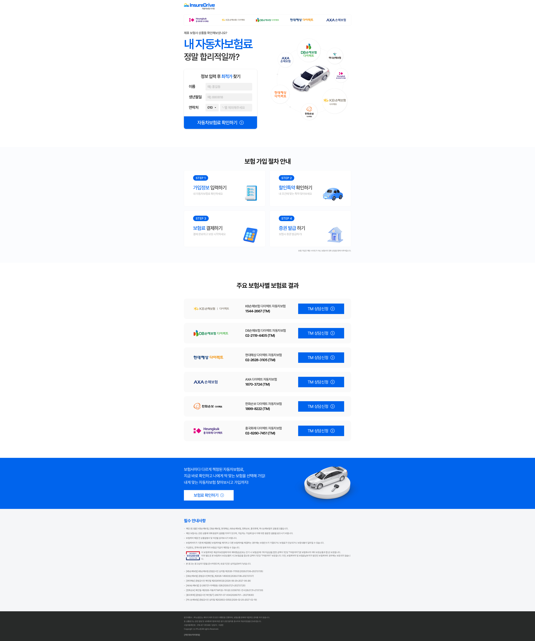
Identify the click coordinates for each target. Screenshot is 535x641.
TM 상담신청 (318, 308)
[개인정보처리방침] (192, 635)
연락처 (193, 108)
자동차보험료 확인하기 (217, 122)
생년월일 (195, 97)
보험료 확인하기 (206, 495)
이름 (192, 87)
